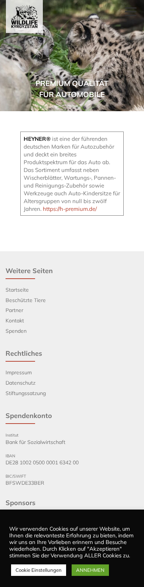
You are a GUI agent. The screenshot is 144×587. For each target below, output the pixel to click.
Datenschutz (20, 382)
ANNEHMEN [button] (90, 570)
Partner (14, 310)
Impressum (19, 372)
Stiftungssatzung (26, 393)
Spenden (16, 331)
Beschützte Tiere (26, 300)
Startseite (17, 289)
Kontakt (15, 320)
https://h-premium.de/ (70, 208)
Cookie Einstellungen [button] (39, 570)
